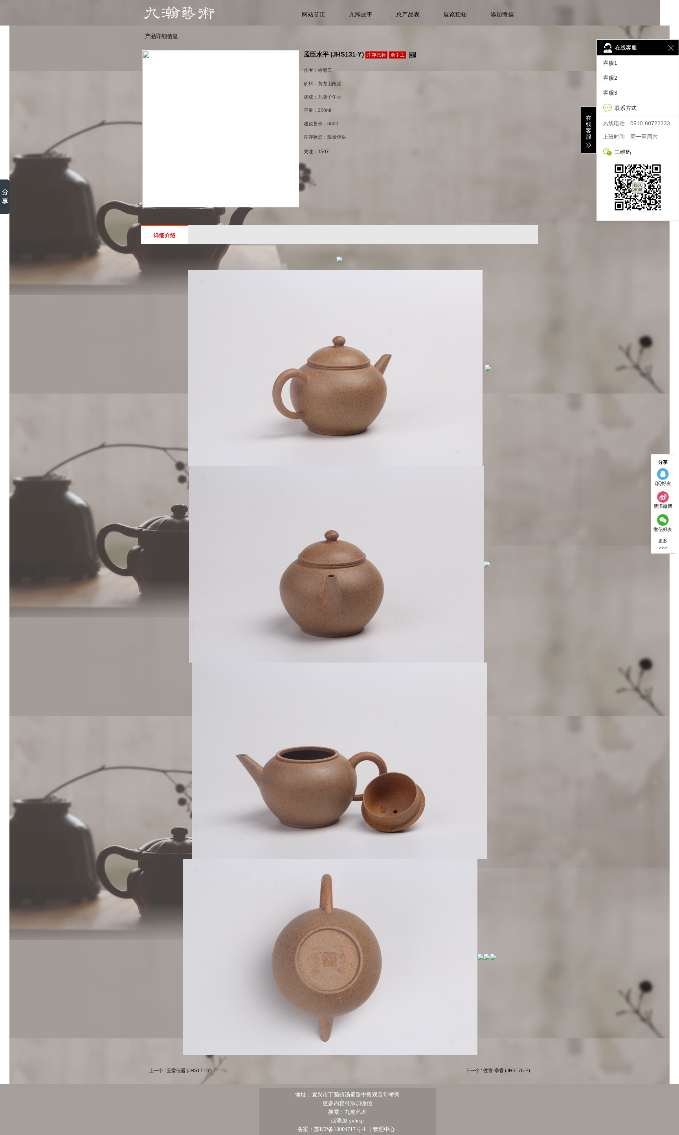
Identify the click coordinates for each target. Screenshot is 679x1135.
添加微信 (502, 14)
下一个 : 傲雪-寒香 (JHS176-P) (498, 1070)
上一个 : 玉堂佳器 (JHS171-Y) (180, 1070)
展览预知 (455, 14)
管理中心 (384, 1129)
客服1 (610, 63)
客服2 (610, 78)
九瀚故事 (361, 14)
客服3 (610, 93)
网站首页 (313, 14)
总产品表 (408, 14)
